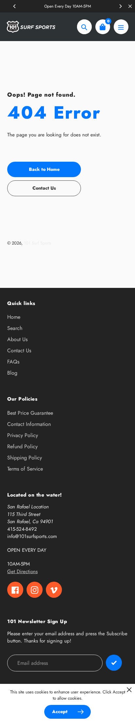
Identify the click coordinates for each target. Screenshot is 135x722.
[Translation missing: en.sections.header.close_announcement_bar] (130, 6)
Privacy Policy (22, 435)
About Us (17, 339)
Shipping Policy (24, 457)
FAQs (13, 361)
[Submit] (114, 663)
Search (14, 328)
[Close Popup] (129, 690)
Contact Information (29, 424)
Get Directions (22, 571)
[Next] (120, 6)
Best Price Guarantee (30, 413)
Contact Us (19, 350)
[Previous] (14, 6)
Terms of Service (25, 469)
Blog (12, 373)
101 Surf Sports (37, 243)
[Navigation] (121, 26)
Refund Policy (22, 446)
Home (13, 317)
